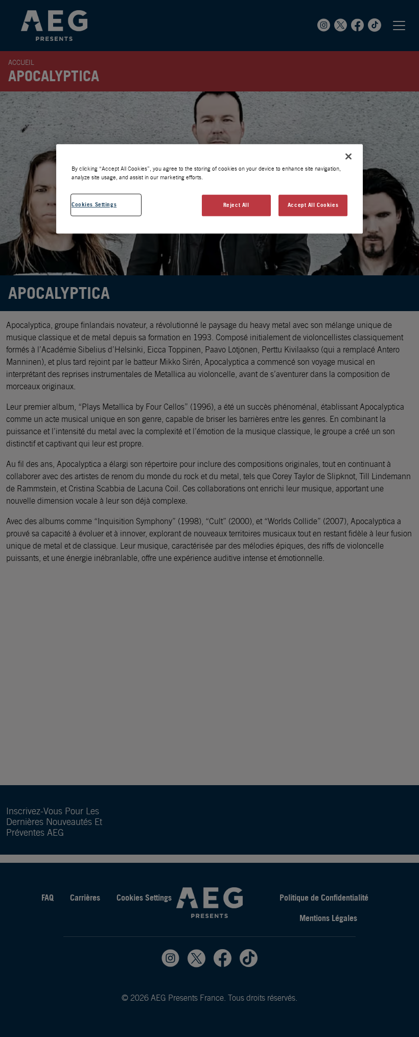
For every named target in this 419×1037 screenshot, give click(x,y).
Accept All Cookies (313, 204)
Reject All (236, 204)
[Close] (348, 156)
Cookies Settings (94, 204)
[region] (209, 188)
